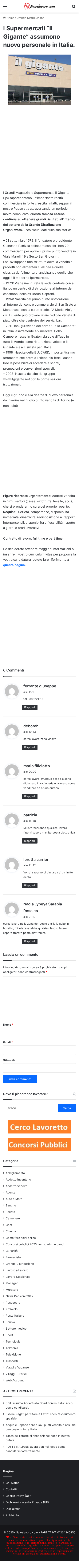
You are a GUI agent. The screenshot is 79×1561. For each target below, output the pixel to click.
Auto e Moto (14, 1199)
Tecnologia (13, 1341)
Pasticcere (13, 1302)
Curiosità (12, 1250)
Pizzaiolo (11, 1309)
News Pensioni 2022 (19, 1296)
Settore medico (16, 1328)
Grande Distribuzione (30, 17)
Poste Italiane (15, 1315)
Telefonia (12, 1348)
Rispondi (29, 707)
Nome (8, 1024)
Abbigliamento (15, 1173)
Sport (9, 1335)
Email (8, 1042)
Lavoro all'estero (17, 1270)
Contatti (11, 1489)
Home (10, 17)
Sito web (9, 1060)
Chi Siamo (12, 1482)
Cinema (11, 1231)
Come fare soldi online (21, 1237)
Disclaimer (13, 1508)
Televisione (13, 1354)
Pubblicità (12, 1515)
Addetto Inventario (18, 1179)
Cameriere (13, 1218)
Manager (12, 1283)
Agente (10, 1192)
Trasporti (12, 1361)
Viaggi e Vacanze (17, 1367)
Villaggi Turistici (16, 1374)
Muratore (12, 1289)
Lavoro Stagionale (18, 1276)
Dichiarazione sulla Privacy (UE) (27, 1502)
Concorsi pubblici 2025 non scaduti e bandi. (35, 1244)
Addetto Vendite (16, 1186)
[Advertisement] (39, 149)
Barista (10, 1212)
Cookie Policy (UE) (18, 1495)
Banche (11, 1205)
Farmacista (13, 1257)
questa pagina (14, 565)
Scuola (10, 1322)
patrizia (30, 815)
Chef (9, 1225)
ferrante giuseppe (39, 686)
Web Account (15, 1380)
